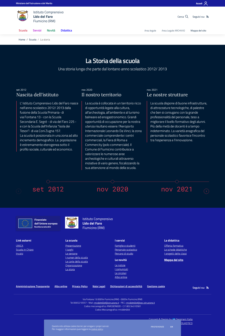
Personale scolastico (126, 250)
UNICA (19, 246)
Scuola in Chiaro (24, 250)
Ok (171, 327)
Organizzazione (73, 265)
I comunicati (121, 269)
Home (22, 39)
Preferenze (157, 327)
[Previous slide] (18, 191)
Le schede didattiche (175, 250)
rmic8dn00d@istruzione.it (106, 302)
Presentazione (73, 246)
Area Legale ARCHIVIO (173, 30)
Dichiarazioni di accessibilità (126, 286)
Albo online (121, 277)
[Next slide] (206, 191)
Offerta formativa (173, 246)
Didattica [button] (66, 30)
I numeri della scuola (76, 257)
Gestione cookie (156, 286)
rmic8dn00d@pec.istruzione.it (140, 302)
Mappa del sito (198, 30)
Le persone (71, 253)
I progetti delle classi (175, 253)
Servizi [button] (37, 30)
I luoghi (69, 250)
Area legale (150, 30)
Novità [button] (51, 30)
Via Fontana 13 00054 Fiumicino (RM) (101, 299)
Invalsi (19, 253)
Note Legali (99, 286)
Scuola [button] (23, 30)
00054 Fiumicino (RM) (131, 299)
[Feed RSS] (207, 16)
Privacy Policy (80, 286)
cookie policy (97, 329)
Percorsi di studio (124, 253)
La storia (70, 269)
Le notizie (120, 265)
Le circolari (120, 273)
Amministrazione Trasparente (33, 286)
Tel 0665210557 (78, 302)
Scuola (32, 39)
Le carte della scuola (76, 261)
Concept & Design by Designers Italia (171, 319)
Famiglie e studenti (125, 246)
